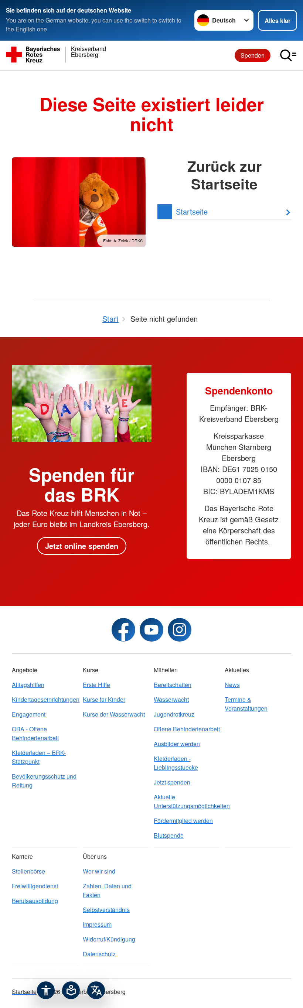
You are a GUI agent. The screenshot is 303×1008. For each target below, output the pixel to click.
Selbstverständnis (106, 909)
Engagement (28, 714)
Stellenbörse (28, 871)
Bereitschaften (172, 684)
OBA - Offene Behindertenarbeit (35, 733)
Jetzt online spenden (81, 545)
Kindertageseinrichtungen (45, 699)
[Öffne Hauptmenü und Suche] (288, 55)
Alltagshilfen (28, 684)
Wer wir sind (99, 871)
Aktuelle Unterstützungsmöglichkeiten (187, 801)
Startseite (24, 991)
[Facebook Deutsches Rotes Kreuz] (123, 630)
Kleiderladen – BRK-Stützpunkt (39, 757)
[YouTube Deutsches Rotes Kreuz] (151, 630)
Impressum (97, 924)
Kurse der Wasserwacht (114, 714)
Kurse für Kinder (104, 699)
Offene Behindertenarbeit (187, 729)
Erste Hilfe (96, 684)
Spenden (253, 55)
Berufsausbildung (35, 900)
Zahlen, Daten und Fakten (107, 890)
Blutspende (169, 835)
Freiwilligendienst (35, 886)
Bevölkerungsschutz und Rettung (44, 780)
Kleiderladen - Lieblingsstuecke (176, 763)
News (232, 684)
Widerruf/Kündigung (109, 939)
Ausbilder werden (177, 743)
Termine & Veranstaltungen (246, 704)
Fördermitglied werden (183, 820)
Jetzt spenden (172, 782)
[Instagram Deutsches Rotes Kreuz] (179, 630)
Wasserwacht (171, 699)
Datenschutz (99, 954)
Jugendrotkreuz (174, 714)
